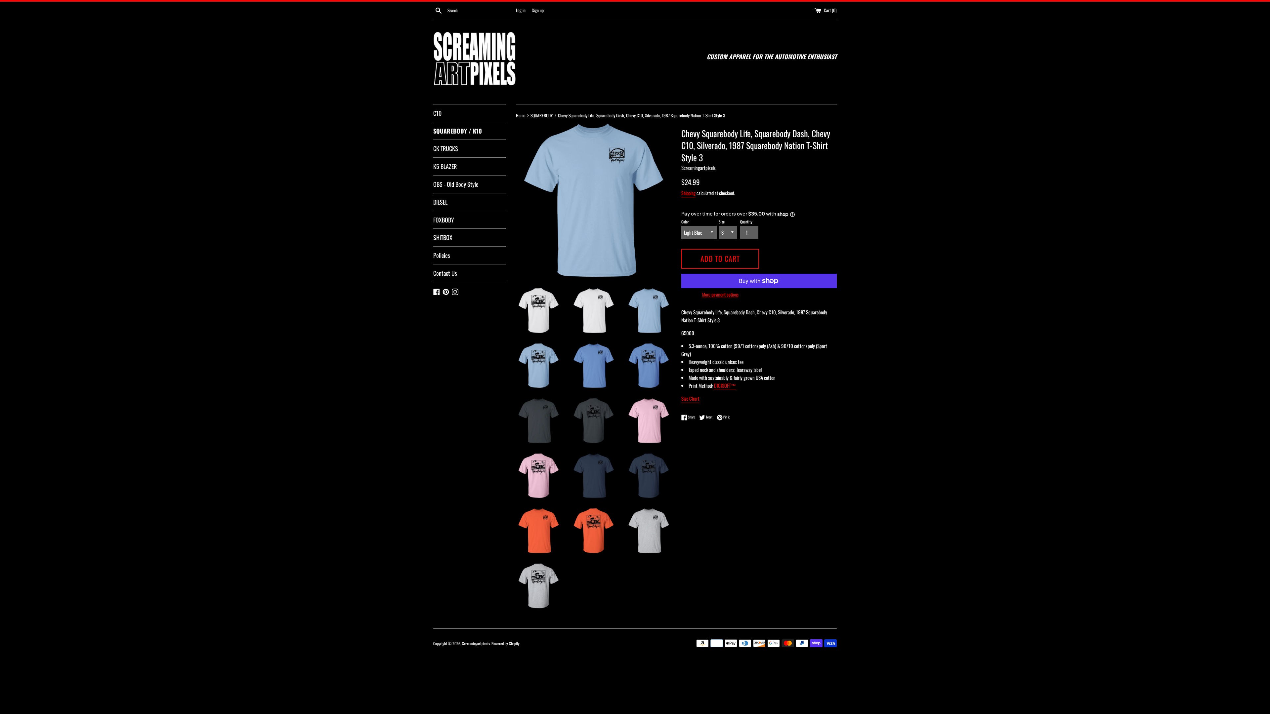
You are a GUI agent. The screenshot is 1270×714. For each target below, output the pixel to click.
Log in (521, 10)
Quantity (746, 221)
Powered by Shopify (505, 643)
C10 (437, 113)
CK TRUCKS (445, 148)
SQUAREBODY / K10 (457, 131)
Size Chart (690, 398)
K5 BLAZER (445, 166)
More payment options (720, 294)
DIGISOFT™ (725, 385)
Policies (441, 255)
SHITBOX (442, 237)
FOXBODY (443, 220)
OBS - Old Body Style (456, 184)
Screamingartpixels (476, 643)
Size (722, 221)
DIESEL (440, 202)
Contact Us (445, 273)
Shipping (688, 192)
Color (685, 221)
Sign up (538, 10)
